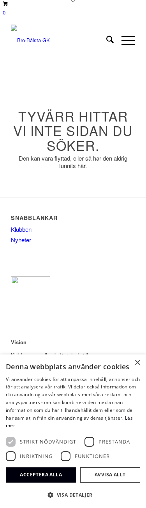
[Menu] (124, 40)
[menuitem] (106, 40)
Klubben (21, 229)
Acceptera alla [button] (41, 474)
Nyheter (21, 240)
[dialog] (73, 431)
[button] (73, 495)
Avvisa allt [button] (110, 474)
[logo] (60, 40)
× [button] (137, 363)
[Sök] (106, 40)
